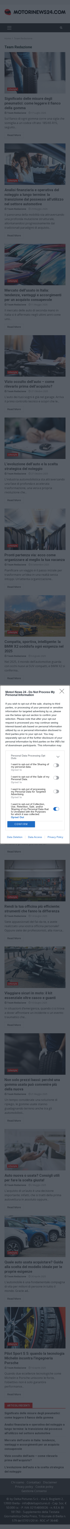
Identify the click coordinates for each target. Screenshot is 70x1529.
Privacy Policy (55, 837)
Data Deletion (14, 837)
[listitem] (35, 756)
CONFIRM (21, 824)
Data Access (35, 837)
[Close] (63, 692)
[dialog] (35, 764)
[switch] (56, 765)
